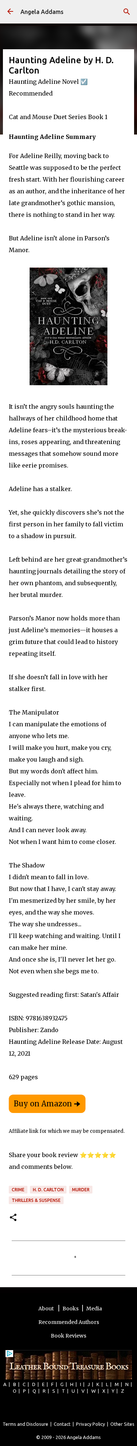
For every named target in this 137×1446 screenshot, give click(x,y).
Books (70, 1308)
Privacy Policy (90, 1424)
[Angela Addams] (10, 12)
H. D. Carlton (48, 1189)
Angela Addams (42, 11)
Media (94, 1308)
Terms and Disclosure (25, 1424)
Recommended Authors (68, 1322)
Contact (62, 1424)
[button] (13, 1218)
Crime (18, 1189)
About (46, 1308)
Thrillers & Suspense (36, 1200)
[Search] (126, 12)
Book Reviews (68, 1335)
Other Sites (122, 1424)
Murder (81, 1189)
